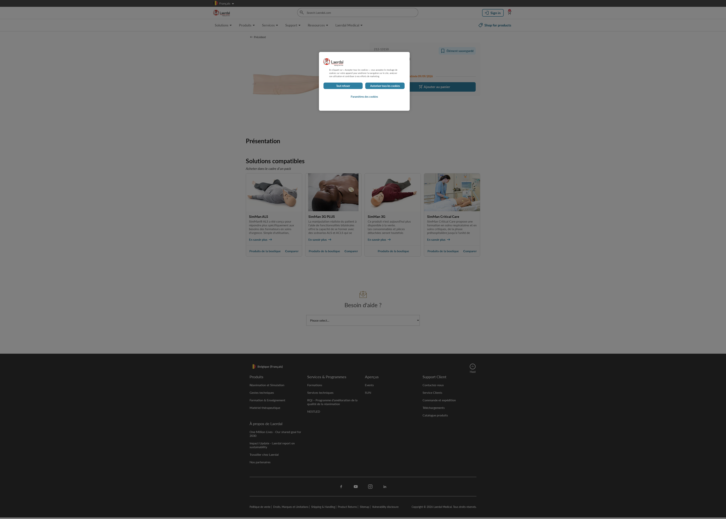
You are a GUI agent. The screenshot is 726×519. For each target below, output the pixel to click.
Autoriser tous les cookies (385, 86)
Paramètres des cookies (364, 96)
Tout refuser (343, 86)
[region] (364, 81)
